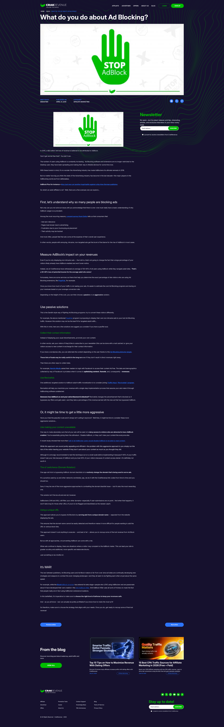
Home (42, 11)
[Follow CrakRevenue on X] (166, 694)
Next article (174, 624)
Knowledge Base (81, 705)
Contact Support (81, 701)
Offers (136, 6)
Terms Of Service (99, 705)
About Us (61, 708)
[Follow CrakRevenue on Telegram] (162, 694)
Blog (153, 6)
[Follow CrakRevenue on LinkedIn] (178, 694)
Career (60, 705)
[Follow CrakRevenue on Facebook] (182, 694)
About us (145, 6)
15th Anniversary (81, 708)
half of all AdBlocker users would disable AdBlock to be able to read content (97, 441)
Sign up (177, 6)
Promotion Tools (63, 701)
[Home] (53, 6)
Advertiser (126, 6)
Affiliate (115, 6)
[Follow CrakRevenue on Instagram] (170, 694)
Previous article (51, 624)
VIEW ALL (51, 665)
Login (164, 6)
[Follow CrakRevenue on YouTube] (174, 694)
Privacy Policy (98, 708)
